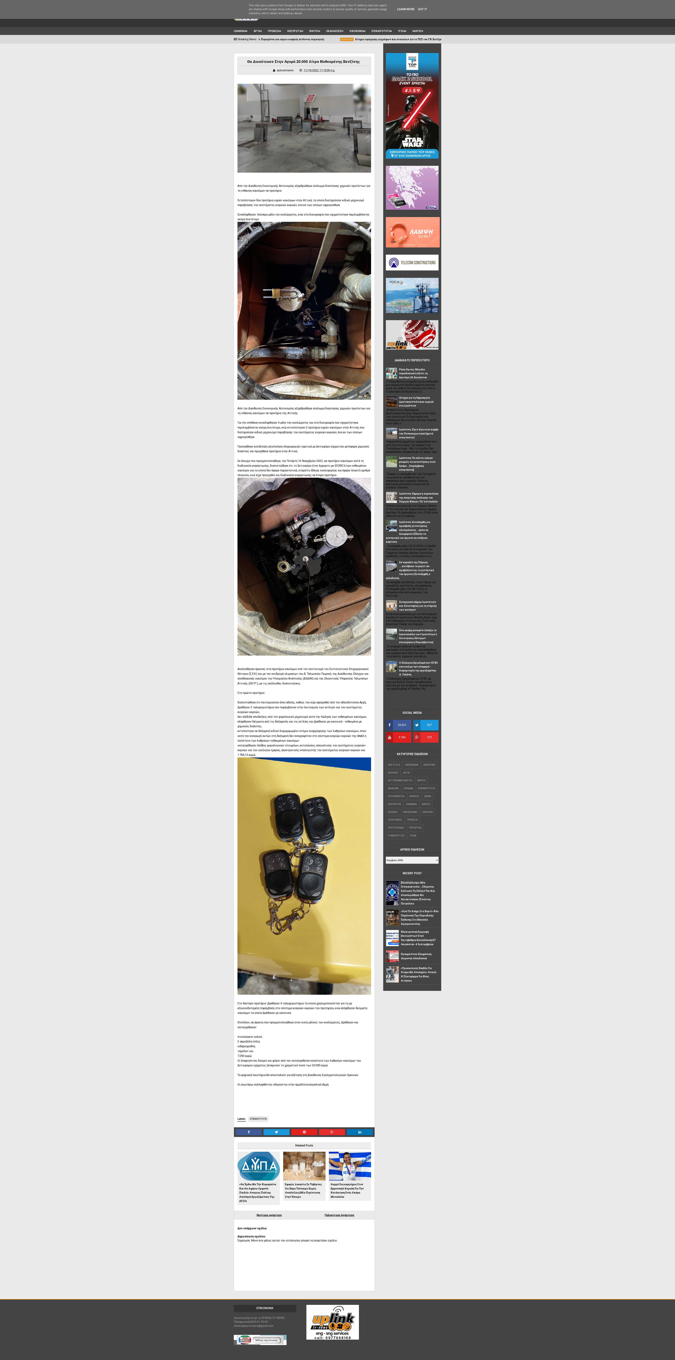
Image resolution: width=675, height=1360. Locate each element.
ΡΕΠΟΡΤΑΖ (415, 827)
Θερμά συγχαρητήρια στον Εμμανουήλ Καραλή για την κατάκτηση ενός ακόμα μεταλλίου (347, 1190)
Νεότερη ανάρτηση (269, 1215)
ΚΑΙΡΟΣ (417, 31)
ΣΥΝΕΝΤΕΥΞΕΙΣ (396, 835)
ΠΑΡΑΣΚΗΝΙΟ (410, 812)
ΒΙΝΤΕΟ (314, 31)
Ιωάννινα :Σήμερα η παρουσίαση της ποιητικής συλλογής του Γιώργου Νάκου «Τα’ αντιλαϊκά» (418, 497)
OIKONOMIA (411, 764)
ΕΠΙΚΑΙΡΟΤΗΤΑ (381, 31)
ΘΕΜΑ (427, 796)
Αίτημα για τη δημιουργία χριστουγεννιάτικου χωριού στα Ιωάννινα (416, 401)
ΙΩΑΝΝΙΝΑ (240, 31)
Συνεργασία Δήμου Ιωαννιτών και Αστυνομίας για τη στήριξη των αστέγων (418, 606)
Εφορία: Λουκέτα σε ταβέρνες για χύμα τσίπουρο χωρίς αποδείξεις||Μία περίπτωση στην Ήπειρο (303, 1190)
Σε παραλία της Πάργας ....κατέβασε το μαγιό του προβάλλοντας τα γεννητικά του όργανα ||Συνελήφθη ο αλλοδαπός (410, 570)
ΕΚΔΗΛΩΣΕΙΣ (334, 31)
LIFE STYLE (394, 764)
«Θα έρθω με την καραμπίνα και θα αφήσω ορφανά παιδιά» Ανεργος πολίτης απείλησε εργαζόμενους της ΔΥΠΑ (257, 1193)
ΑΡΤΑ (257, 31)
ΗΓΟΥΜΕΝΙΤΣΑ (396, 796)
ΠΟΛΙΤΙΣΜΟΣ (395, 819)
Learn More (405, 9)
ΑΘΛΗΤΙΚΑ (429, 764)
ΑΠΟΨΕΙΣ (393, 772)
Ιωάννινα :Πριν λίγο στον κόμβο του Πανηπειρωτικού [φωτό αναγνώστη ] (418, 433)
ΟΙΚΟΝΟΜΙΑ (356, 31)
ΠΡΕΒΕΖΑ (274, 31)
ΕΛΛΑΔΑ (408, 788)
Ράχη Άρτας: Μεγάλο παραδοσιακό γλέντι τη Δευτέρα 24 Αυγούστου (413, 373)
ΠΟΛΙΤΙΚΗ (427, 812)
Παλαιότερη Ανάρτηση (339, 1215)
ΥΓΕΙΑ (401, 31)
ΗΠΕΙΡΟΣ (414, 796)
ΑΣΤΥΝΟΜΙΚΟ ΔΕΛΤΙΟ (400, 780)
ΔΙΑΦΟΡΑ (393, 788)
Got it (422, 9)
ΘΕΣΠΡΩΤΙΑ (294, 31)
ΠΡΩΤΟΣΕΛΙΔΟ (396, 827)
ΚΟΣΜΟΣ (393, 812)
